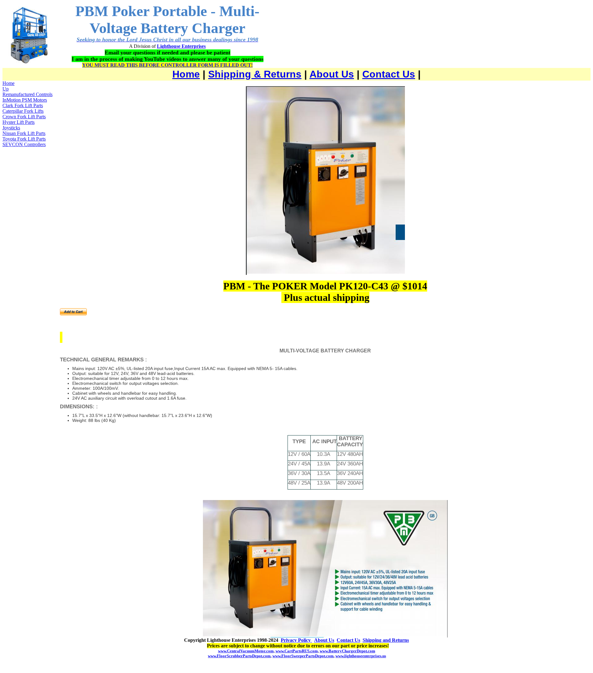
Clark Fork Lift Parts (22, 105)
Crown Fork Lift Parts (24, 116)
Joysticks (11, 127)
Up (5, 88)
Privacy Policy (296, 640)
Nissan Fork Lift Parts (23, 133)
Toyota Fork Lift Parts (24, 138)
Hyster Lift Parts (18, 122)
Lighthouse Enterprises (181, 46)
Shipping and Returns (386, 640)
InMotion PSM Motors (24, 100)
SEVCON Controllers (24, 144)
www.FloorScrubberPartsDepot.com (239, 656)
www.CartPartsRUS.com (296, 651)
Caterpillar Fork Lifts (23, 111)
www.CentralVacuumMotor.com (246, 651)
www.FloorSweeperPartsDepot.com (303, 656)
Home (186, 74)
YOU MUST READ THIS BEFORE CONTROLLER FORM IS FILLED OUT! (167, 65)
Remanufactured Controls (27, 94)
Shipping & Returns (254, 74)
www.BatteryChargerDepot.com (347, 651)
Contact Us (388, 74)
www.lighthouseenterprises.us (360, 656)
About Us (331, 74)
